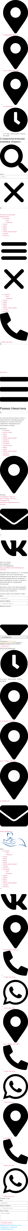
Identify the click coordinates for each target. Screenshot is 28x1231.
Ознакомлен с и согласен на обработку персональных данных (11, 642)
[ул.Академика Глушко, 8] (14, 719)
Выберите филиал (5, 606)
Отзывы (5, 233)
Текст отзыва (4, 1210)
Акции (5, 230)
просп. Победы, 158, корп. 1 (8, 498)
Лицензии (9, 222)
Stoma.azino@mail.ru (6, 831)
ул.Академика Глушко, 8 (7, 496)
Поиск (2, 174)
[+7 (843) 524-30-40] (14, 340)
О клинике (6, 218)
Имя (1, 595)
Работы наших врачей (10, 231)
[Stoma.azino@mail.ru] (14, 829)
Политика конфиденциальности (10, 502)
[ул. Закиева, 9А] (14, 799)
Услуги (5, 224)
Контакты (6, 235)
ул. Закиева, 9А (4, 500)
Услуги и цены (7, 432)
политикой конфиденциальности (8, 641)
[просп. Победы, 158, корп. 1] (14, 759)
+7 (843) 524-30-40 (6, 342)
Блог (7, 220)
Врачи (5, 228)
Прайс (5, 226)
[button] (14, 159)
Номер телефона (5, 601)
